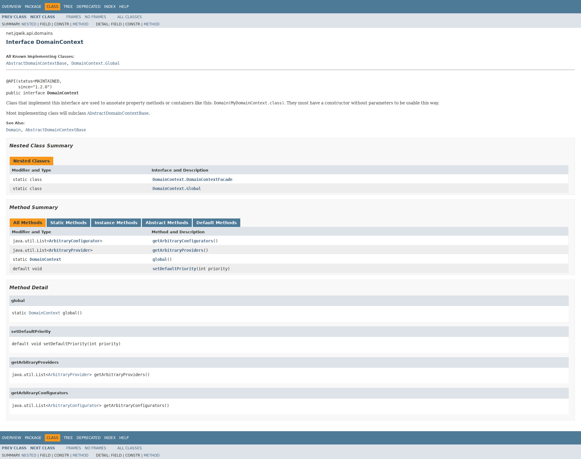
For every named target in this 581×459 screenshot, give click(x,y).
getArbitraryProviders (178, 250)
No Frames (95, 17)
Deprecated (88, 7)
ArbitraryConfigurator (74, 240)
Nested (28, 24)
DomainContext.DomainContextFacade (192, 179)
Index (110, 7)
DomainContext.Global (95, 63)
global (160, 259)
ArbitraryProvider (69, 250)
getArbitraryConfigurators (183, 240)
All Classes (129, 17)
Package (33, 7)
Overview (11, 7)
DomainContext (45, 259)
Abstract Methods (167, 222)
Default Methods (216, 222)
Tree (68, 7)
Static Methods (68, 222)
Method (80, 24)
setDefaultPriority (174, 268)
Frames (73, 17)
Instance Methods (116, 222)
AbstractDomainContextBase (36, 63)
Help (124, 7)
